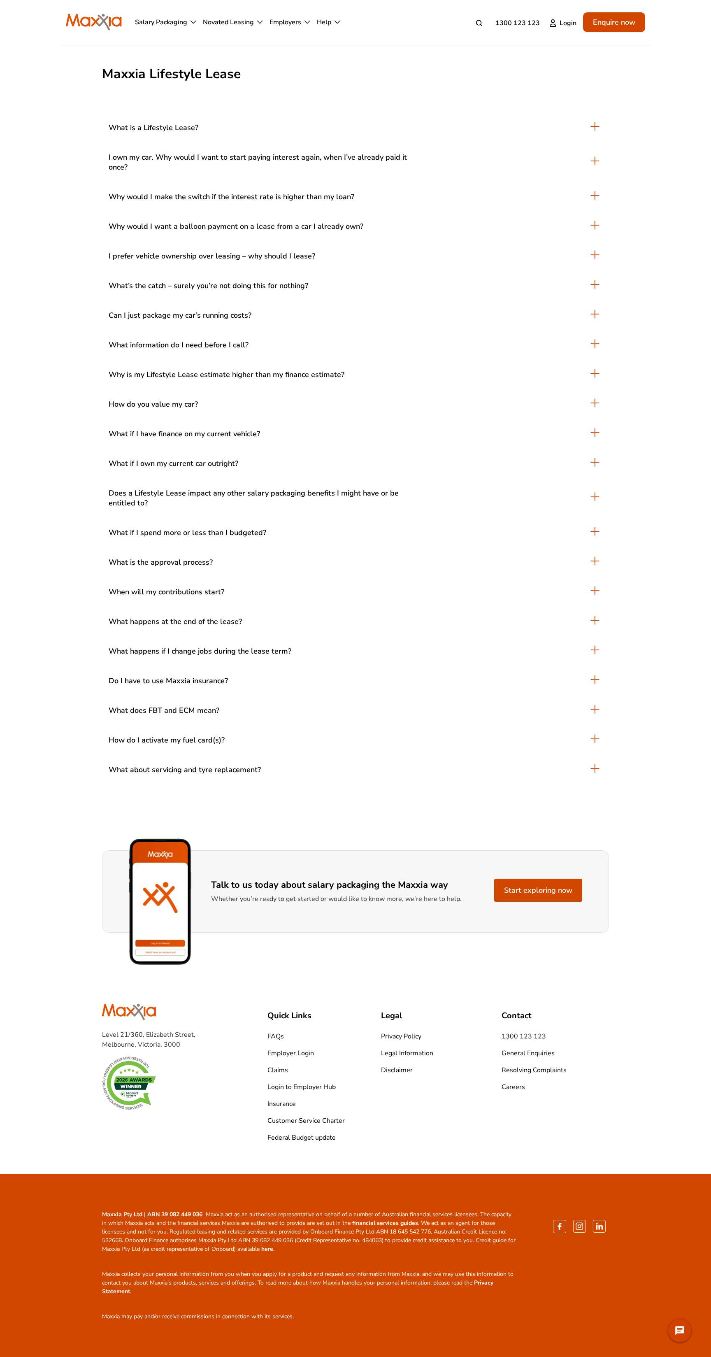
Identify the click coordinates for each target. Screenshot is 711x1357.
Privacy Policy (401, 1036)
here (267, 1249)
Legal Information (407, 1053)
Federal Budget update (301, 1137)
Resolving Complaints (534, 1070)
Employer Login (290, 1053)
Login (568, 23)
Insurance (281, 1103)
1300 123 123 (517, 23)
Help (324, 22)
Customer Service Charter (306, 1120)
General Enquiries (528, 1053)
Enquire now (614, 22)
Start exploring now (538, 890)
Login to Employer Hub (301, 1087)
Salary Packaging (161, 22)
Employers (285, 22)
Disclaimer (397, 1070)
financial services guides (385, 1223)
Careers (513, 1087)
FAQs (275, 1036)
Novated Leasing (228, 22)
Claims (277, 1070)
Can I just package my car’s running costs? (180, 315)
